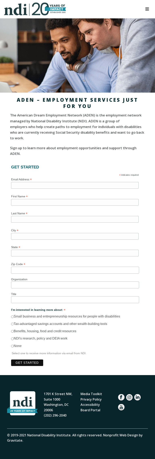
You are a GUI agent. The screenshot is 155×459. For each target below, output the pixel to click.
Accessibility (90, 404)
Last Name (19, 213)
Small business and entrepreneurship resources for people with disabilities (67, 316)
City (14, 230)
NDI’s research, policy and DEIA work (40, 338)
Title (13, 294)
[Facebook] (121, 397)
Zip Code (18, 264)
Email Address (21, 179)
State (15, 247)
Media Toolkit (91, 394)
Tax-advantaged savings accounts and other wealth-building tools (60, 324)
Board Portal (90, 410)
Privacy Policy (91, 399)
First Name (19, 196)
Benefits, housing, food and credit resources (45, 331)
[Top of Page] (146, 451)
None (18, 346)
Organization (19, 279)
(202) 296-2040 (55, 415)
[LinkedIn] (137, 397)
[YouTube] (121, 407)
